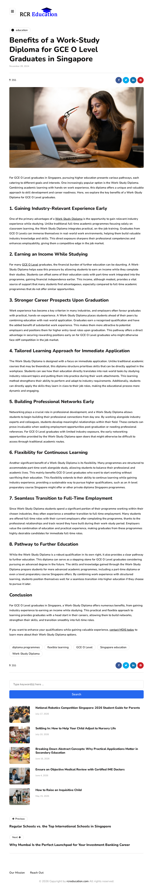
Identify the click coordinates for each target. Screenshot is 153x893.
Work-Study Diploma (68, 219)
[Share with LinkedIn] (133, 80)
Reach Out (36, 873)
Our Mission (17, 873)
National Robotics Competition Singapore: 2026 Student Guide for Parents (87, 708)
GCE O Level (30, 264)
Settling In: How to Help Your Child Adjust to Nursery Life (75, 728)
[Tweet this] (126, 80)
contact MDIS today (122, 630)
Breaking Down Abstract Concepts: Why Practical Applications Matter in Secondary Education (86, 751)
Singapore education (113, 647)
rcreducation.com (78, 881)
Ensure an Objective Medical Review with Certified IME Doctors (80, 769)
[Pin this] (140, 80)
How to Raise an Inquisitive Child (58, 790)
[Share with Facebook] (118, 80)
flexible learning (58, 647)
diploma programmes (26, 647)
